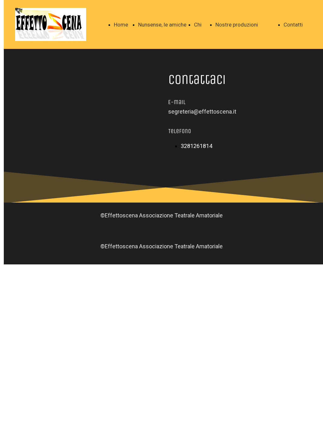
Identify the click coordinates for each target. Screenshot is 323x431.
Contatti (293, 24)
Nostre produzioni (236, 24)
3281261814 (196, 146)
